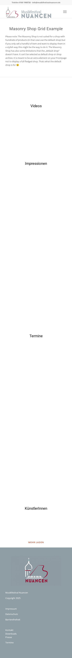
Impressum (11, 608)
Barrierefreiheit (12, 619)
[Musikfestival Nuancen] (29, 11)
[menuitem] (65, 11)
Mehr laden (36, 542)
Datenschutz (11, 614)
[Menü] (65, 11)
